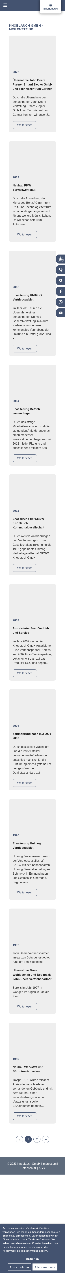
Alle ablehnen (19, 1267)
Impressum (49, 1163)
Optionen (32, 1258)
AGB (42, 1168)
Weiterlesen (24, 124)
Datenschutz (28, 1168)
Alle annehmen (44, 1267)
